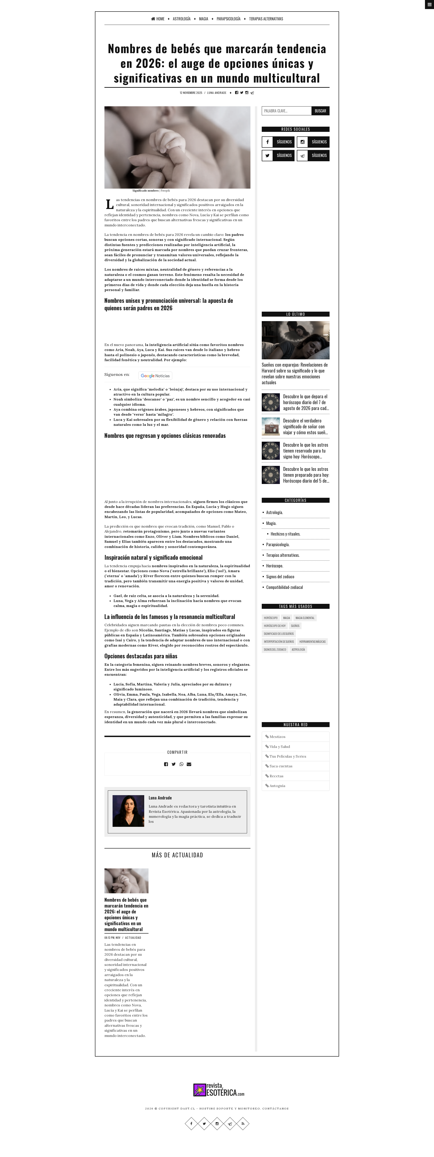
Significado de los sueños (279, 633)
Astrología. (274, 512)
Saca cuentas (280, 766)
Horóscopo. (274, 566)
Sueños (295, 626)
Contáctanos (275, 1108)
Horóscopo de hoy (274, 626)
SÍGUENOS (284, 142)
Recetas (276, 776)
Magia (203, 18)
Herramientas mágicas (313, 641)
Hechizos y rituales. (285, 534)
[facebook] (236, 92)
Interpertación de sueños (279, 641)
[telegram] (252, 92)
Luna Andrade (216, 93)
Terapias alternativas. (283, 555)
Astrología (182, 18)
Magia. (271, 523)
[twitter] (241, 92)
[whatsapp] (181, 764)
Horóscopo (271, 618)
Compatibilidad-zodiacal (284, 587)
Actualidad (133, 937)
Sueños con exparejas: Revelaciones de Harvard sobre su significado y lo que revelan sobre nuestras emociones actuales (295, 373)
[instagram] (246, 92)
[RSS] (242, 1123)
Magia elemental (305, 618)
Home (160, 18)
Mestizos (277, 736)
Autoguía (277, 785)
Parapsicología (229, 18)
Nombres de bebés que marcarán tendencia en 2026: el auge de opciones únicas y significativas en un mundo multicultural (126, 914)
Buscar (320, 111)
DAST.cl (187, 1108)
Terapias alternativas (266, 18)
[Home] (217, 1089)
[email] (189, 764)
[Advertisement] (177, 327)
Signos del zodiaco (280, 576)
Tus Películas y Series (287, 756)
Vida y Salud (279, 746)
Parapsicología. (278, 544)
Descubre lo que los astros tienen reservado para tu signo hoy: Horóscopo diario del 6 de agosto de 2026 (305, 456)
